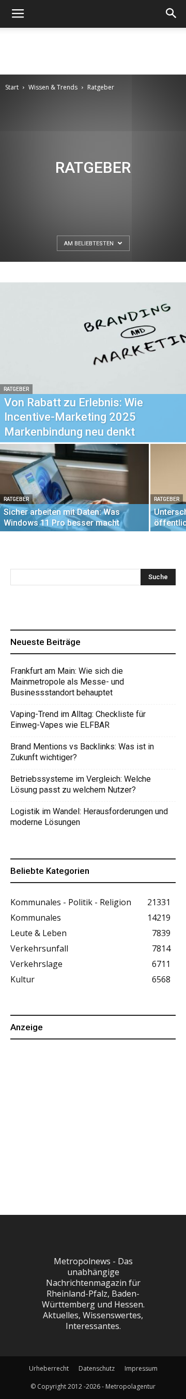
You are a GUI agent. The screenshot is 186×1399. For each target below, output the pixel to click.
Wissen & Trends (53, 87)
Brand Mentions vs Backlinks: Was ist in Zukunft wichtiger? (82, 752)
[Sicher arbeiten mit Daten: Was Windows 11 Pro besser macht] (74, 499)
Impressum (141, 1368)
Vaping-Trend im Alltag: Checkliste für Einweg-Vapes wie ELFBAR (78, 719)
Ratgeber (16, 389)
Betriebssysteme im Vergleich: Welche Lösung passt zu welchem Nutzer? (80, 784)
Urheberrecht (49, 1368)
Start (12, 87)
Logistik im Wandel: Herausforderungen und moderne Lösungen (89, 816)
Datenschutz (97, 1368)
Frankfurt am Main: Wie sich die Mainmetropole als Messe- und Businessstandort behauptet (67, 681)
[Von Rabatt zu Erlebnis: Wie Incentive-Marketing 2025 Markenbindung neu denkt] (93, 362)
